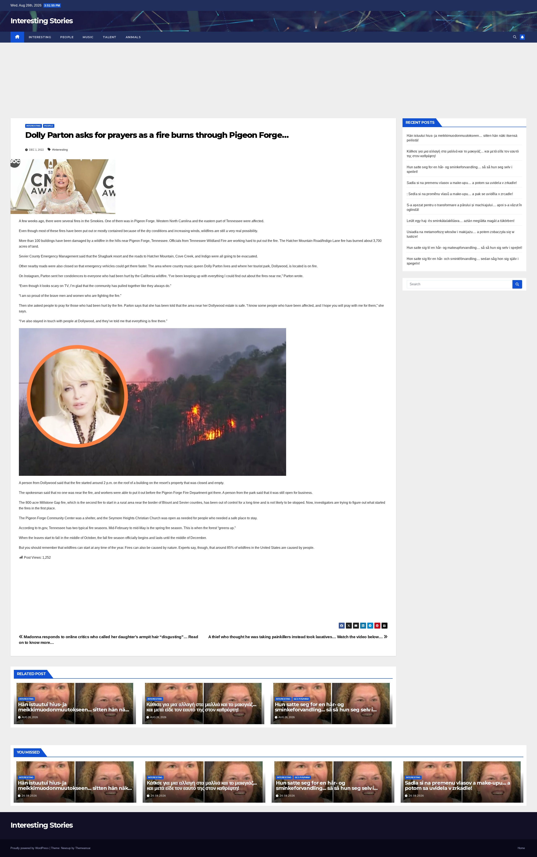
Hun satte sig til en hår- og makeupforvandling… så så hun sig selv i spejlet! (464, 247)
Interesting (40, 37)
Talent (109, 37)
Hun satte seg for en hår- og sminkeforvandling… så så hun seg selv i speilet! (324, 709)
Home (521, 848)
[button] (514, 37)
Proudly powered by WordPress (30, 848)
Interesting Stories (41, 20)
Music (88, 37)
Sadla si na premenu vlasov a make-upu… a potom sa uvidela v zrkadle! (462, 183)
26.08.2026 (29, 795)
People (66, 37)
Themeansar (82, 848)
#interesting (60, 149)
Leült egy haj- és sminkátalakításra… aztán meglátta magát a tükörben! (461, 221)
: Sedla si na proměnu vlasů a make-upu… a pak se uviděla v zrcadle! (460, 194)
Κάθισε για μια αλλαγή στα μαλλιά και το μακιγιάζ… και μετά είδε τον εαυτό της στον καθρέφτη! (201, 707)
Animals (133, 37)
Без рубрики (301, 699)
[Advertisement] (268, 74)
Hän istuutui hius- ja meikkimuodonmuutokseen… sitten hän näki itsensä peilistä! (73, 709)
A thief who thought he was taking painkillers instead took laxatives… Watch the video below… (296, 637)
